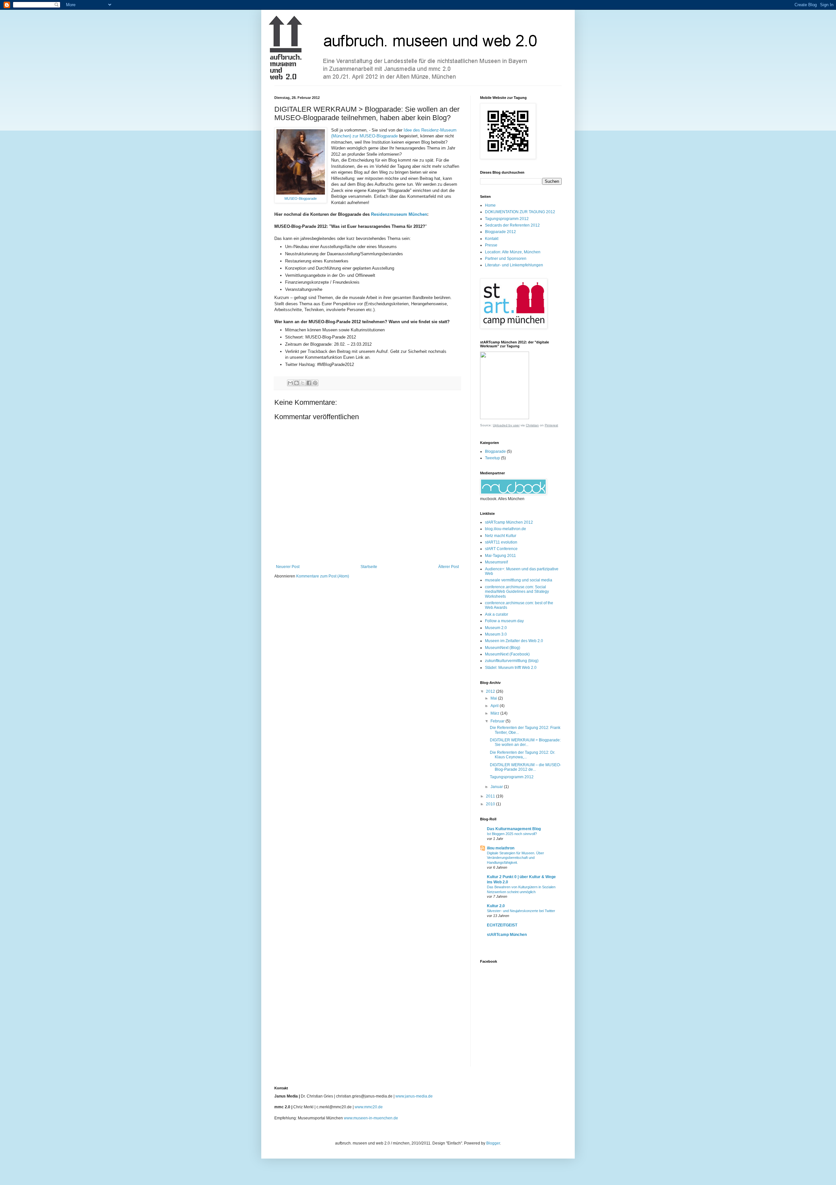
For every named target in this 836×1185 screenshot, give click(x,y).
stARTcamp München (507, 934)
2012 (491, 691)
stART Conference (501, 548)
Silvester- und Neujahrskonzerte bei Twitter (521, 911)
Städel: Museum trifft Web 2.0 (511, 667)
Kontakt (491, 238)
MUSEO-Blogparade (300, 198)
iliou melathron (500, 848)
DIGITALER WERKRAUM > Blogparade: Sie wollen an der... (525, 742)
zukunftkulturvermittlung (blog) (512, 660)
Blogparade (495, 451)
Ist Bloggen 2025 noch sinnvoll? (512, 834)
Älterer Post (448, 566)
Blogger (493, 1143)
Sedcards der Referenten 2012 (512, 225)
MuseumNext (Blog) (502, 647)
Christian (532, 425)
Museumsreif (496, 562)
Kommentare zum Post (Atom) (322, 576)
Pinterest (551, 425)
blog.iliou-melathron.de (505, 529)
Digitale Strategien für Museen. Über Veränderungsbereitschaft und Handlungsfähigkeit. (515, 858)
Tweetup (492, 458)
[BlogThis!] (296, 383)
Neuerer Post (287, 566)
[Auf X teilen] (302, 383)
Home (490, 205)
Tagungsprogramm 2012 (507, 218)
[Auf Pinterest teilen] (315, 383)
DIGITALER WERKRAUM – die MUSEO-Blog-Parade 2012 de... (525, 767)
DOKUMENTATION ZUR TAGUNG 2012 (520, 212)
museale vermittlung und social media (518, 580)
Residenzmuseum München (399, 214)
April (495, 705)
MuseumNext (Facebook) (507, 654)
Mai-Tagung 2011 (500, 555)
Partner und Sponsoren (505, 258)
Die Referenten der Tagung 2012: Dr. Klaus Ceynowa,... (522, 754)
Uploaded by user (506, 425)
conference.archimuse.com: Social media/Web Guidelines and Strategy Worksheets (517, 592)
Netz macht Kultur (500, 535)
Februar (498, 721)
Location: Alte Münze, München (512, 252)
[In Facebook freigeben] (309, 383)
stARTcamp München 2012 (509, 522)
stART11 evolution (501, 542)
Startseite (369, 566)
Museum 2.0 (496, 627)
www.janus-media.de (414, 1096)
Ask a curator (496, 614)
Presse (491, 245)
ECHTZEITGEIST (502, 925)
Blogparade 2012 (500, 231)
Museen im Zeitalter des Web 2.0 (514, 641)
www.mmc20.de (369, 1107)
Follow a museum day (504, 621)
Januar (497, 786)
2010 (491, 804)
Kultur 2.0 (496, 906)
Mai (494, 698)
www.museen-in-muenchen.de (371, 1118)
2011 (491, 796)
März (495, 713)
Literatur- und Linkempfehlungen (514, 265)
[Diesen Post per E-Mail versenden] (290, 383)
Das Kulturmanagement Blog (514, 829)
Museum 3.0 (496, 634)
